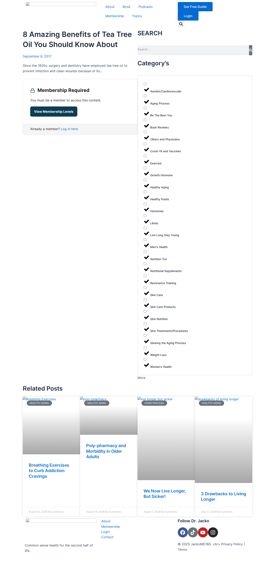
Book (126, 7)
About (110, 7)
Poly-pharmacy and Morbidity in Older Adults (106, 451)
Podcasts (146, 7)
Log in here (69, 129)
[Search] (250, 50)
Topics (137, 16)
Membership (114, 16)
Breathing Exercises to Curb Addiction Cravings (49, 471)
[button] (181, 24)
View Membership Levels (53, 111)
